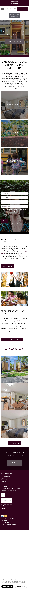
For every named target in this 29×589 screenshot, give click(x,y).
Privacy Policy (5, 522)
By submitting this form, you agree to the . (15, 210)
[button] (22, 9)
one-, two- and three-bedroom (15, 75)
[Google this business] (3, 495)
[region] (14, 583)
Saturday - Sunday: (6, 491)
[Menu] (2, 8)
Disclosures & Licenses (7, 518)
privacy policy (14, 211)
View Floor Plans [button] (14, 41)
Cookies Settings (21, 586)
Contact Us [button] (14, 463)
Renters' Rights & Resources (9, 525)
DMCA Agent (4, 520)
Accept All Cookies (7, 586)
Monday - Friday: (5, 489)
